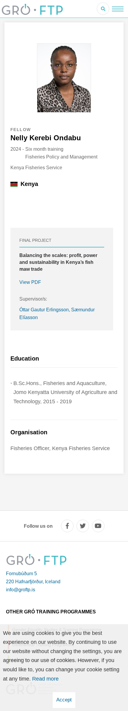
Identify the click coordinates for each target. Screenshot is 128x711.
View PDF (30, 282)
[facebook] (67, 526)
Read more (45, 679)
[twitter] (83, 526)
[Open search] (103, 8)
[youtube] (98, 526)
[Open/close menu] (117, 9)
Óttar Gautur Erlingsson (44, 309)
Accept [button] (64, 700)
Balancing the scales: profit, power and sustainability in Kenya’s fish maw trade (58, 262)
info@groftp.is (20, 589)
